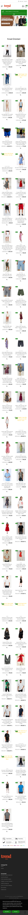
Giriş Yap (21, 1)
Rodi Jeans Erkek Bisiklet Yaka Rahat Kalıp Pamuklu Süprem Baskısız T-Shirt (21, 798)
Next (25, 20)
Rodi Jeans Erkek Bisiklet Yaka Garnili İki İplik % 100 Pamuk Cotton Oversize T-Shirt (7, 825)
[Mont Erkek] (14, 32)
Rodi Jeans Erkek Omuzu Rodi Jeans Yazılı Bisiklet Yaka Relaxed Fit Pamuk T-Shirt (21, 721)
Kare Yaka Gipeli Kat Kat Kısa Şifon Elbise (7, 797)
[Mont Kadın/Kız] (14, 31)
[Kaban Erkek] (14, 33)
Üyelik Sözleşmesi (5, 883)
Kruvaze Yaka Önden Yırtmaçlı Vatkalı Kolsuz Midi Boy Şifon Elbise (21, 772)
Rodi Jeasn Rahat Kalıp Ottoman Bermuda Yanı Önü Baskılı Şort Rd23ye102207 (20, 220)
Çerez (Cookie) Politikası (6, 885)
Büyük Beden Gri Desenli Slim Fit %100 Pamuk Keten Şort (7, 302)
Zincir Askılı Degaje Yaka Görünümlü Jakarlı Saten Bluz (21, 90)
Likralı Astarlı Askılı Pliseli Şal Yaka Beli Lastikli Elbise (21, 457)
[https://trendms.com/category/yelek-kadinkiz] (14, 26)
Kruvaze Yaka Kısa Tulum (21, 167)
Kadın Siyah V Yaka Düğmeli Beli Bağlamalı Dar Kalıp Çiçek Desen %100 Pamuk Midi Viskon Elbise (20, 248)
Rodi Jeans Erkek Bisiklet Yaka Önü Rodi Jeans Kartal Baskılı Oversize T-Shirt (7, 747)
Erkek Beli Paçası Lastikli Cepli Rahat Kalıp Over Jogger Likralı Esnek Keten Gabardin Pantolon (7, 62)
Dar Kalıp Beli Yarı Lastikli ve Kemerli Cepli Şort (7, 115)
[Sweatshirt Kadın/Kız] (14, 28)
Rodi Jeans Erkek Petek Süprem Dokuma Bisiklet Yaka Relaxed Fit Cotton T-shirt (20, 696)
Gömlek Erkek (20, 113)
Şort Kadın (7, 113)
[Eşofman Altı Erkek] (14, 35)
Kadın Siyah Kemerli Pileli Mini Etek (20, 591)
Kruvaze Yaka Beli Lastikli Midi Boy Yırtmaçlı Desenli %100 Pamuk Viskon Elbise (7, 458)
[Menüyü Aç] (2, 6)
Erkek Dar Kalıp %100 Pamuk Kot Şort (7, 327)
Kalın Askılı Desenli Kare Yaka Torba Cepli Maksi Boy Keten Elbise (7, 354)
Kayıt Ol (25, 1)
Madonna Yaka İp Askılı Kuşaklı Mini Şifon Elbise (7, 618)
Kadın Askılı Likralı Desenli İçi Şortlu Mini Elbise (7, 432)
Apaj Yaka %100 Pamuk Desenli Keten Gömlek (7, 168)
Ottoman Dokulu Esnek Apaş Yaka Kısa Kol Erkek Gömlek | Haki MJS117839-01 (7, 485)
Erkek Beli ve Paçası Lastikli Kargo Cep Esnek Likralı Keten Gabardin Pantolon (20, 61)
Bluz (21, 86)
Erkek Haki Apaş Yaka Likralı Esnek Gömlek (21, 484)
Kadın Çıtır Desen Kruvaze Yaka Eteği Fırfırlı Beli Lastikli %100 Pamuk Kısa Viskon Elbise (20, 380)
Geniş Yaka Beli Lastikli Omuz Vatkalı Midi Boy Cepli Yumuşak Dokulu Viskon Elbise (7, 539)
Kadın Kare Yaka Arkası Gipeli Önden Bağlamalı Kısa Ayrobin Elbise (20, 143)
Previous (2, 20)
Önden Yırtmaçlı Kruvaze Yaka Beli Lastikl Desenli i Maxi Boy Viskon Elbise (7, 512)
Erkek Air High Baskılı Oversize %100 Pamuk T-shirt (7, 696)
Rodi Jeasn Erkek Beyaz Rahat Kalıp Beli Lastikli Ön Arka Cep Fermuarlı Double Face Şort (7, 247)
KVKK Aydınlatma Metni (6, 879)
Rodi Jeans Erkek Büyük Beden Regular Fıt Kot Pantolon (7, 90)
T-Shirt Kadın (20, 509)
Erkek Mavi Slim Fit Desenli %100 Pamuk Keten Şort (20, 276)
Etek (21, 588)
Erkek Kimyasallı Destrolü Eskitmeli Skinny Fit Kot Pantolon (7, 670)
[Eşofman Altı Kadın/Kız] (14, 34)
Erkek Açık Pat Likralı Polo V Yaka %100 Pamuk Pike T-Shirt (20, 538)
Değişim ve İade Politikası (6, 881)
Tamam (15, 911)
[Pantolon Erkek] (14, 30)
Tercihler (7, 911)
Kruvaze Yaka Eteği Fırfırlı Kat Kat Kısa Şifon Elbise (7, 771)
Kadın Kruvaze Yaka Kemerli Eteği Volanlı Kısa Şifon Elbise (20, 644)
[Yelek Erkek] (14, 27)
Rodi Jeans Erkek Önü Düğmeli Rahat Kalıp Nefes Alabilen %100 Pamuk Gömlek (7, 592)
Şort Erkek (7, 140)
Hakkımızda (3, 889)
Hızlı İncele (7, 55)
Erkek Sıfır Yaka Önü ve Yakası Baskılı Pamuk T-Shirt (20, 746)
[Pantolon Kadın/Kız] (14, 29)
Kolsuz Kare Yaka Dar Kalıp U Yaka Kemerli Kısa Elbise (21, 328)
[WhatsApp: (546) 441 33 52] (23, 6)
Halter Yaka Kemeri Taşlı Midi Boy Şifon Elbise (20, 406)
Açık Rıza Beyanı (4, 877)
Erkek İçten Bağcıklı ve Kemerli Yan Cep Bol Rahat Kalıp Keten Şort (7, 220)
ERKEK (2, 866)
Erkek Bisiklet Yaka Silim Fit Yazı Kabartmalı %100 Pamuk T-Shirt (20, 433)
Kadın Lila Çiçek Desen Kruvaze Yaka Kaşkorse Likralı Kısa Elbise (7, 194)
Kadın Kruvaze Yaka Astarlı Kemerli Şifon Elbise (20, 670)
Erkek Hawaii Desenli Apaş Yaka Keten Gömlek (7, 566)
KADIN (2, 868)
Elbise (21, 140)
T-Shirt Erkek (20, 430)
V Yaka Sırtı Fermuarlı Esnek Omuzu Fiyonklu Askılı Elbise (21, 194)
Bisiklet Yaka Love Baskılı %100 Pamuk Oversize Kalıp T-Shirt (20, 512)
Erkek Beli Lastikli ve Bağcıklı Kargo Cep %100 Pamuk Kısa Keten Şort (20, 302)
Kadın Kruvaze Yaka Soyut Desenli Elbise (7, 643)
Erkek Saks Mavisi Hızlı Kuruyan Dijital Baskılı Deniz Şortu (7, 143)
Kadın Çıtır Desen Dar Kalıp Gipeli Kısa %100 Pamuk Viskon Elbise (7, 407)
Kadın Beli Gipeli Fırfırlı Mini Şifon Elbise (21, 618)
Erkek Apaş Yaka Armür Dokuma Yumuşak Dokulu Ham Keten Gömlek (21, 116)
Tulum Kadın (21, 166)
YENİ (3, 46)
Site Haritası (3, 887)
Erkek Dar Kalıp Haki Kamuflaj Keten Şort (7, 275)
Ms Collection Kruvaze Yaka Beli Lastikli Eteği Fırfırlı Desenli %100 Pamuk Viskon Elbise (7, 380)
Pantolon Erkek (7, 58)
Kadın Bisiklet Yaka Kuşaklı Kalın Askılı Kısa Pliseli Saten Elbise (21, 566)
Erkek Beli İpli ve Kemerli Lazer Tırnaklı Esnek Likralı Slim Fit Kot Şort (21, 354)
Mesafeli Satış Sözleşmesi (6, 875)
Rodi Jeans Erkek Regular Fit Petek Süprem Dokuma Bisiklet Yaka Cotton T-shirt (7, 721)
